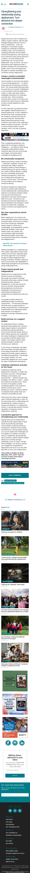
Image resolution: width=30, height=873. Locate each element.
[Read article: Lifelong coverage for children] (15, 520)
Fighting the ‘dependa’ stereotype (12, 584)
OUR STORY (9, 819)
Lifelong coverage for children (11, 532)
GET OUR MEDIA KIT (12, 833)
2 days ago (5, 534)
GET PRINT (9, 841)
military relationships (7, 483)
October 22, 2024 (8, 31)
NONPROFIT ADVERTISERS (13, 835)
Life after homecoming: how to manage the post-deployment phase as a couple (14, 610)
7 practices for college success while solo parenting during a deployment (14, 558)
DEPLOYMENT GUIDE (12, 851)
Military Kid (6, 529)
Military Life (6, 633)
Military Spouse (19, 483)
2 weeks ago (5, 613)
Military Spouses (8, 581)
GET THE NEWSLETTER (12, 827)
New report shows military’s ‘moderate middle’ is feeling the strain (14, 665)
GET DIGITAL (9, 843)
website (4, 456)
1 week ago (5, 586)
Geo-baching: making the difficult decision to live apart (12, 637)
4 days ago (5, 561)
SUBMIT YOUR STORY (12, 859)
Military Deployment (10, 480)
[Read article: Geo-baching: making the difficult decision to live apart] (15, 625)
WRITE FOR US (10, 861)
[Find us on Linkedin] (20, 811)
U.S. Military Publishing (19, 871)
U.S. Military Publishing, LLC (15, 27)
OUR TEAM (9, 822)
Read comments (15, 475)
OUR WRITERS (10, 824)
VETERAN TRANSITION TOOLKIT (15, 853)
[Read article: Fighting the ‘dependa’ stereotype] (15, 573)
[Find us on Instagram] (15, 811)
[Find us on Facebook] (10, 811)
